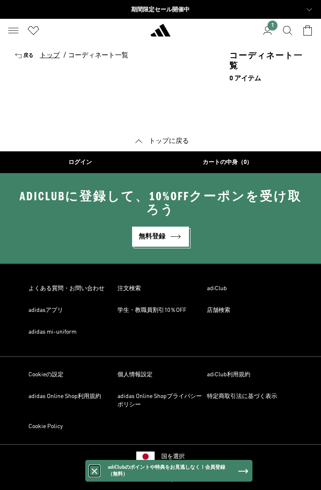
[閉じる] (94, 470)
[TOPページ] (160, 34)
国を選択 (173, 456)
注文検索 (129, 288)
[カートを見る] (308, 30)
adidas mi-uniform (52, 332)
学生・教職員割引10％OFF (151, 310)
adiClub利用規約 (228, 375)
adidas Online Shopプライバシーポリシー (159, 400)
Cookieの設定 (46, 375)
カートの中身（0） (227, 162)
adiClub (217, 288)
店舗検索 (218, 310)
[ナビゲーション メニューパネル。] (13, 30)
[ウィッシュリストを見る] (33, 30)
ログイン (80, 162)
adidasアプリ (45, 310)
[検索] (288, 30)
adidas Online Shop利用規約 (64, 396)
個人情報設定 (135, 375)
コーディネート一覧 (98, 55)
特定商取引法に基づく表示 (242, 396)
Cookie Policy (45, 426)
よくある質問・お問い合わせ (66, 288)
